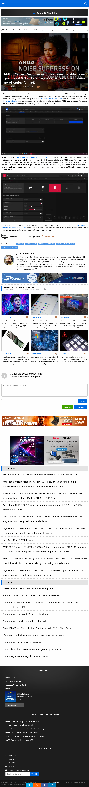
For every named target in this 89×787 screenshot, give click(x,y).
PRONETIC (58, 782)
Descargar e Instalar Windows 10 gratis (19, 725)
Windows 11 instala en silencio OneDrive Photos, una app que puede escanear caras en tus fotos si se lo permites (44, 324)
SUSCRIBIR (34, 774)
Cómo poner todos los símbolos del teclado (25, 621)
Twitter (11, 759)
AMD (34, 244)
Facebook (12, 755)
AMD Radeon (50, 244)
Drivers (59, 244)
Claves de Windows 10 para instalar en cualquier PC (29, 588)
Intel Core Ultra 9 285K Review (18, 540)
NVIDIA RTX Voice (69, 244)
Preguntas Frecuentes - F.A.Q (15, 685)
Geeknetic (7, 30)
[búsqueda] (85, 3)
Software (14, 30)
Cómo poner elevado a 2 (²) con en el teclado (25, 614)
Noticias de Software (25, 30)
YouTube (12, 763)
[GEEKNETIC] (45, 13)
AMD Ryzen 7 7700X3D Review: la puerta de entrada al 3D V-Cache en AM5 (40, 474)
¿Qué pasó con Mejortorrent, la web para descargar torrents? (34, 635)
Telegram (12, 766)
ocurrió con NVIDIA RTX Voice (50, 98)
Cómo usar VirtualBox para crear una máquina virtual (24, 733)
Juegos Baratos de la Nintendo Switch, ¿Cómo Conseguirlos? (26, 729)
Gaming (41, 244)
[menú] (3, 3)
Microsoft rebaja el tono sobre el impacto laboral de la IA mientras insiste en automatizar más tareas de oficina (44, 360)
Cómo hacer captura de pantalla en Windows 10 (22, 722)
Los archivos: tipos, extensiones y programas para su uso (32, 649)
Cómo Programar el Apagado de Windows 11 (25, 656)
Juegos (28, 244)
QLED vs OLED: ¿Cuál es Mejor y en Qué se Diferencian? (25, 736)
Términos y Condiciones (13, 681)
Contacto (8, 689)
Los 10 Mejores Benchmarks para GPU (19, 740)
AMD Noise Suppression (10, 247)
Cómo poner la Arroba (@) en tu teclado (23, 642)
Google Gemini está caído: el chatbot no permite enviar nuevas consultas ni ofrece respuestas (73, 359)
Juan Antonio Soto (14, 87)
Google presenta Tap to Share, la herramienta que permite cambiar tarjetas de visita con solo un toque (15, 360)
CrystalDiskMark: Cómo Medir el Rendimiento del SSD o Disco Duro (37, 628)
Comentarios (49, 236)
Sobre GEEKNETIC (11, 678)
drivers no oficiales (9, 101)
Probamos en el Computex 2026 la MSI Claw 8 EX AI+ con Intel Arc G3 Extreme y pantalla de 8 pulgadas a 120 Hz (73, 324)
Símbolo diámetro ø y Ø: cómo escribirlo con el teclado (31, 595)
